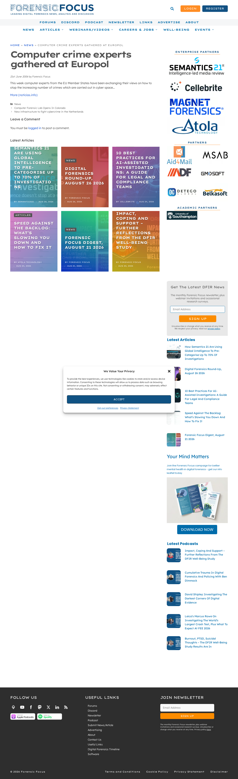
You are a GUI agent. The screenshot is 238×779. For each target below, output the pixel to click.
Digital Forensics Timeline (104, 749)
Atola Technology (30, 262)
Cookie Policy (157, 771)
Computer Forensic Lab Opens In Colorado (39, 107)
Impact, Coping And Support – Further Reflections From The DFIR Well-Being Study (135, 230)
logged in (34, 128)
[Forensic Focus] (52, 14)
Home (15, 45)
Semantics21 (26, 202)
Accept (119, 399)
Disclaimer (219, 771)
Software (93, 754)
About (192, 22)
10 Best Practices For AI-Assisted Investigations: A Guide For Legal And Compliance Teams (135, 170)
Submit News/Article (100, 725)
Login (190, 8)
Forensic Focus (79, 198)
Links (145, 22)
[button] (169, 371)
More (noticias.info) (24, 95)
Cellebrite (127, 202)
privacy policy (214, 328)
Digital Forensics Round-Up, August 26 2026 (84, 175)
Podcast (94, 22)
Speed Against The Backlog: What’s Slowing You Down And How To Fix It (34, 235)
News (28, 29)
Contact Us (94, 739)
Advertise (169, 22)
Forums (47, 22)
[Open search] (172, 9)
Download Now (197, 529)
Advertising (95, 730)
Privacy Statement (129, 407)
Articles (23, 215)
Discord (70, 22)
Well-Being (176, 29)
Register (215, 8)
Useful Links (95, 744)
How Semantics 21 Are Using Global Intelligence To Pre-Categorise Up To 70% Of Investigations (34, 165)
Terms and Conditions (122, 771)
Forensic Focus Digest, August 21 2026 (84, 242)
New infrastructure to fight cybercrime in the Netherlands (48, 111)
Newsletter (121, 22)
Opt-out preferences (107, 407)
